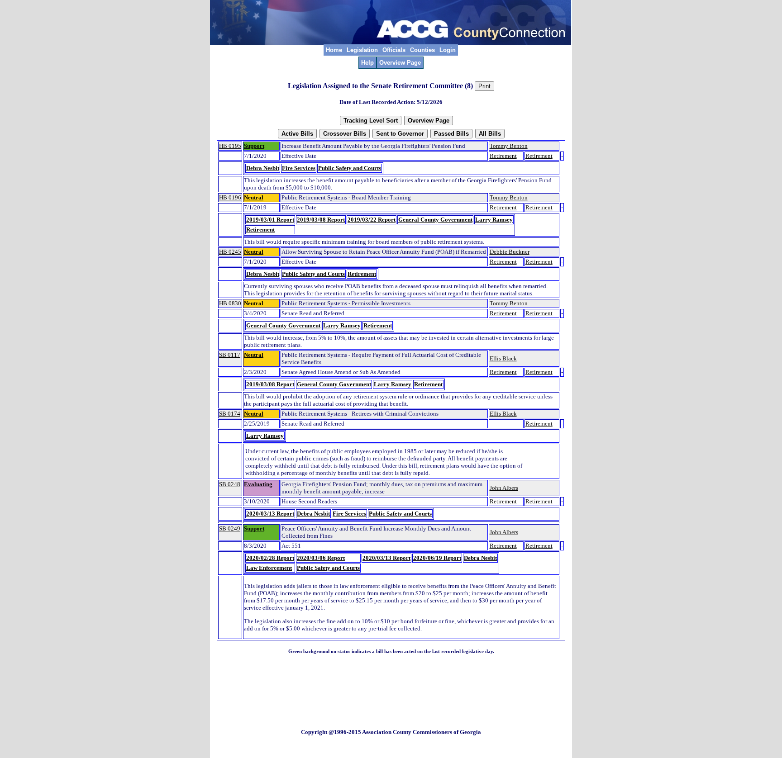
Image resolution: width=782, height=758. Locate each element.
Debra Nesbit (262, 168)
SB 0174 (229, 413)
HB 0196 (230, 197)
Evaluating (258, 484)
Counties (422, 50)
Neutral (253, 197)
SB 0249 (229, 528)
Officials (393, 50)
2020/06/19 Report (437, 557)
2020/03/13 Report (270, 513)
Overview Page (400, 62)
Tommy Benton (509, 145)
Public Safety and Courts (349, 168)
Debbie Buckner (509, 251)
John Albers (504, 487)
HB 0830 (230, 303)
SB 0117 (229, 354)
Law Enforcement (269, 567)
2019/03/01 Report (270, 219)
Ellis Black (503, 358)
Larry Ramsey (494, 219)
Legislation (362, 50)
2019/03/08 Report (321, 219)
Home (334, 50)
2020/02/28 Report (270, 557)
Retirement (503, 155)
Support (254, 145)
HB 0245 (230, 251)
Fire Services (298, 168)
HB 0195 (230, 145)
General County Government (435, 219)
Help (367, 62)
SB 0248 (229, 484)
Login (447, 50)
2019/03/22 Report (372, 219)
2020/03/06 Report (321, 557)
